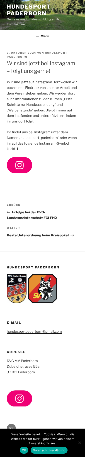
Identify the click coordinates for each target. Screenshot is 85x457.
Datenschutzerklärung (49, 450)
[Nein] (79, 443)
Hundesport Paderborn (29, 10)
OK (24, 450)
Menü (45, 36)
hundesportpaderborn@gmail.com (34, 332)
